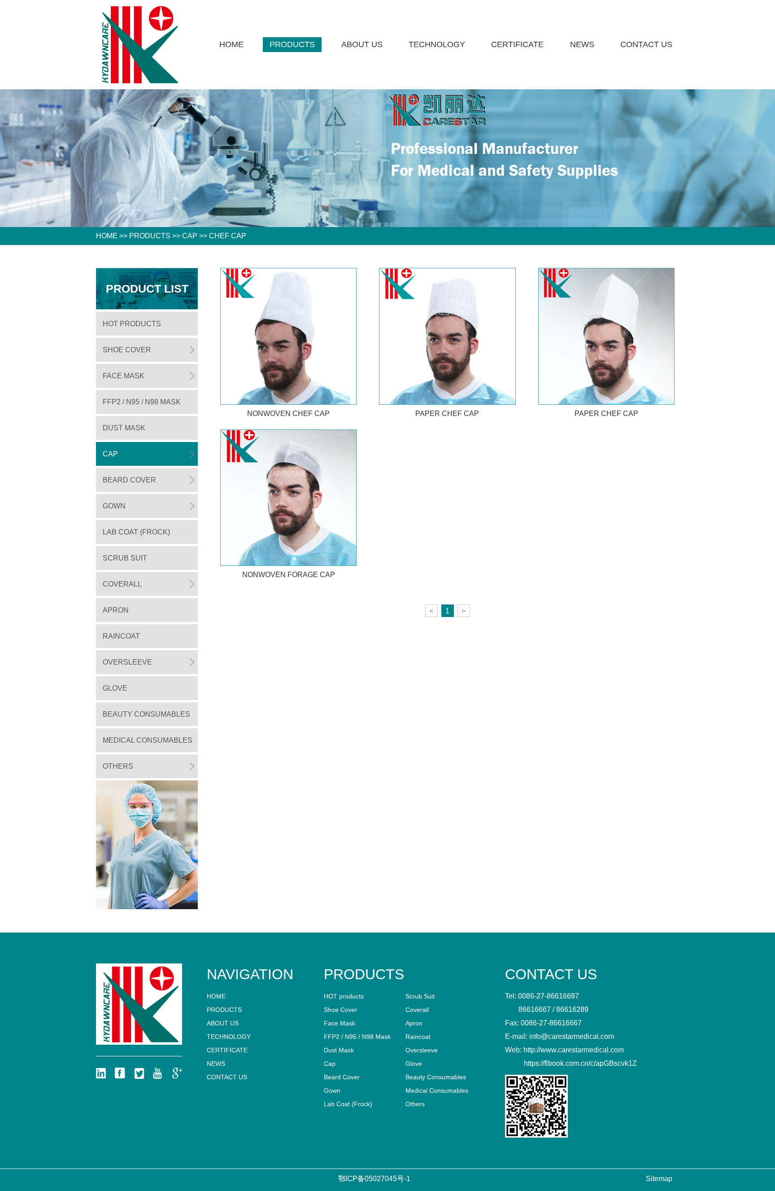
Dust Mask (124, 428)
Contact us (646, 44)
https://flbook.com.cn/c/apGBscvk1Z (580, 1063)
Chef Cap (227, 236)
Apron (116, 610)
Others (118, 766)
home (216, 996)
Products (292, 44)
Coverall (122, 584)
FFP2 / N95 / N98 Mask (142, 402)
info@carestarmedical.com (571, 1036)
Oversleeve (127, 662)
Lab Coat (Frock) (136, 532)
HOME (107, 236)
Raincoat (121, 636)
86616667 (534, 1009)
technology (437, 44)
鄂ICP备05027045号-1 (374, 1178)
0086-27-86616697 (548, 996)
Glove (115, 688)
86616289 (572, 1009)
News (582, 44)
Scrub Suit (125, 558)
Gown (114, 506)
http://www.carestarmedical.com (573, 1050)
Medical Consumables (147, 740)
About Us (362, 44)
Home (231, 44)
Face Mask (123, 376)
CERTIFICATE (517, 44)
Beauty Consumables (146, 714)
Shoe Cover (127, 350)
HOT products (132, 324)
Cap (189, 236)
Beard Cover (129, 480)
